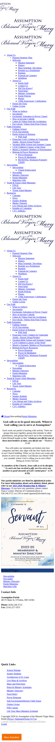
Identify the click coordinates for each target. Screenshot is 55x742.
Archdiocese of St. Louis (18, 677)
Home (7, 416)
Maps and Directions (16, 684)
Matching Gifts (10, 586)
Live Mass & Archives (17, 680)
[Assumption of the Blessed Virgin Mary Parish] (27, 34)
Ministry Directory (11, 581)
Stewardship (8, 576)
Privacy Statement (16, 719)
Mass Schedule (11, 737)
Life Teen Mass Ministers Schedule (22, 711)
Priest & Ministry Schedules (19, 687)
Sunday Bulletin (14, 673)
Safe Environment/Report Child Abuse (24, 701)
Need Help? (12, 694)
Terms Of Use (30, 719)
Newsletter (8, 579)
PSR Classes (12, 708)
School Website (14, 670)
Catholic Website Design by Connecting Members (23, 721)
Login (4, 724)
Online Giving (13, 704)
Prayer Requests (14, 697)
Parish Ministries (10, 584)
